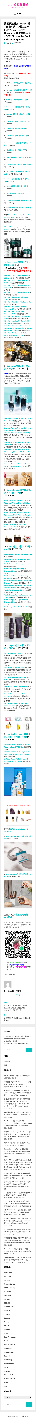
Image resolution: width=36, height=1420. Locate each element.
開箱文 (6, 1065)
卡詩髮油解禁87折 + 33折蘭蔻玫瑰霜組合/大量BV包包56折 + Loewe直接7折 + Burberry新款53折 (18, 1195)
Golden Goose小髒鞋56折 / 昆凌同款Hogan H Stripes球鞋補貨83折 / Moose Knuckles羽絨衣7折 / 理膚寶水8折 (17, 1151)
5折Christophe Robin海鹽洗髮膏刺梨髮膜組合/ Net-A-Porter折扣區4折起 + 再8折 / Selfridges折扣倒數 (17, 1212)
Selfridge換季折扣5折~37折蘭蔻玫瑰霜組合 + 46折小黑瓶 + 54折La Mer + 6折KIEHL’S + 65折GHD (17, 1260)
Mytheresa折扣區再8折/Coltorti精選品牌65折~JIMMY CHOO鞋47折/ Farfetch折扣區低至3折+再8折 (17, 1175)
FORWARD (7, 1292)
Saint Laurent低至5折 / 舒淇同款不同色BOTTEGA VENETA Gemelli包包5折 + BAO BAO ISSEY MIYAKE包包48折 (17, 1203)
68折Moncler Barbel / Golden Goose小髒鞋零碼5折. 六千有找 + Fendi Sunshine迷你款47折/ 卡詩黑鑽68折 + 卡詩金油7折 (18, 1134)
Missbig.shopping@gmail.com (14, 1043)
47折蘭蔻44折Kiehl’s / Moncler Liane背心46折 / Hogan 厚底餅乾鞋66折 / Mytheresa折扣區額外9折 (17, 1084)
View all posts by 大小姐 (12, 995)
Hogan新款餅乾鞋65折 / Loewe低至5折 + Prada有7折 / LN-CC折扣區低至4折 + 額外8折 (18, 1231)
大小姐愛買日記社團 (19, 967)
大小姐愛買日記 (18, 5)
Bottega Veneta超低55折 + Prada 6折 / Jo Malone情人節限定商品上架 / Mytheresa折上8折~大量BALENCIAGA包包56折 (17, 1221)
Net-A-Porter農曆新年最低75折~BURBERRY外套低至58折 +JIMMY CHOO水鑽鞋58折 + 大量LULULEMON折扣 (18, 1123)
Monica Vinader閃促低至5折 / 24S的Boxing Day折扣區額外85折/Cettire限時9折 (17, 1251)
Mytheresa (8, 1273)
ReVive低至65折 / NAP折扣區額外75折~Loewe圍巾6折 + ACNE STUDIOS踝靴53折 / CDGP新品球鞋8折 (17, 1093)
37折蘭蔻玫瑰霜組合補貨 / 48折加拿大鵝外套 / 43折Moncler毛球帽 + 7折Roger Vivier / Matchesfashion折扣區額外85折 (17, 1240)
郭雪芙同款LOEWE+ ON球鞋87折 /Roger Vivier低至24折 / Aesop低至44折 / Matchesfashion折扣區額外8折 (17, 1184)
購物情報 (12, 974)
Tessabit (7, 1310)
